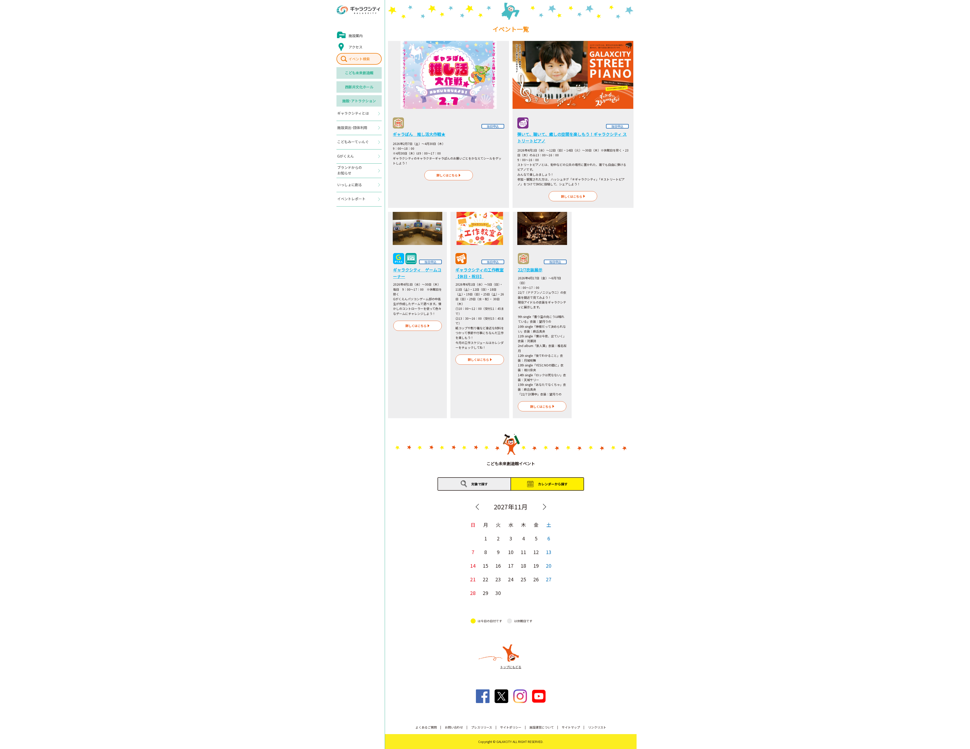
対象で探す (479, 484)
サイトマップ (571, 727)
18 (523, 565)
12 (536, 551)
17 (511, 565)
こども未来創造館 (359, 72)
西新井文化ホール (359, 86)
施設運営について (541, 727)
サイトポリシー (510, 727)
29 (485, 592)
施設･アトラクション (359, 100)
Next (544, 507)
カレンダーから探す (553, 484)
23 (498, 579)
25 (523, 579)
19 (536, 565)
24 (511, 579)
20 (548, 565)
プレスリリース (481, 727)
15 (485, 565)
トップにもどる (510, 667)
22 (485, 579)
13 (548, 551)
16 (498, 565)
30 (498, 592)
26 (536, 579)
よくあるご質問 (426, 727)
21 (473, 579)
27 (548, 579)
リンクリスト (597, 727)
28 (473, 592)
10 (511, 551)
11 (523, 551)
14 (473, 565)
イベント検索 (359, 58)
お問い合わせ (454, 727)
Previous (477, 507)
